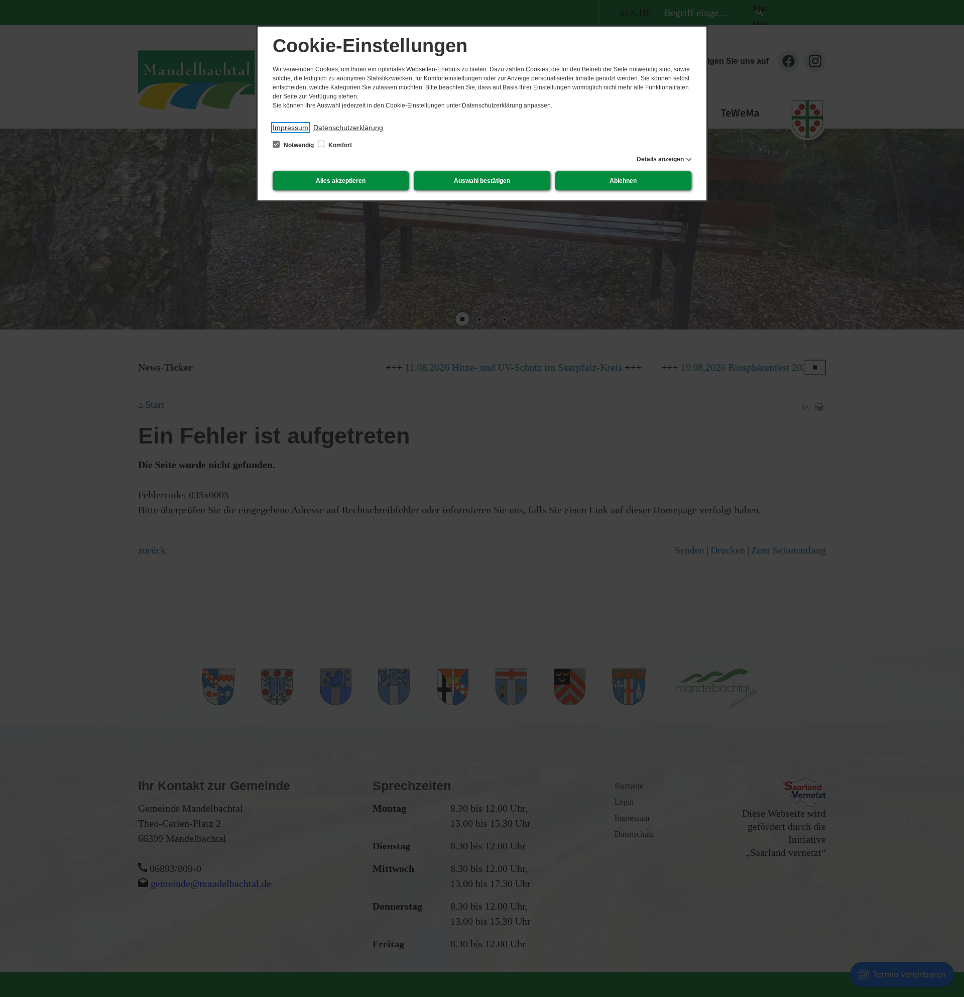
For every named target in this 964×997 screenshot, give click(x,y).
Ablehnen (623, 180)
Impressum (290, 128)
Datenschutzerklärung (348, 128)
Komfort (339, 145)
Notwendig (298, 145)
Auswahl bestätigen (482, 180)
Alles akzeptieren (341, 180)
